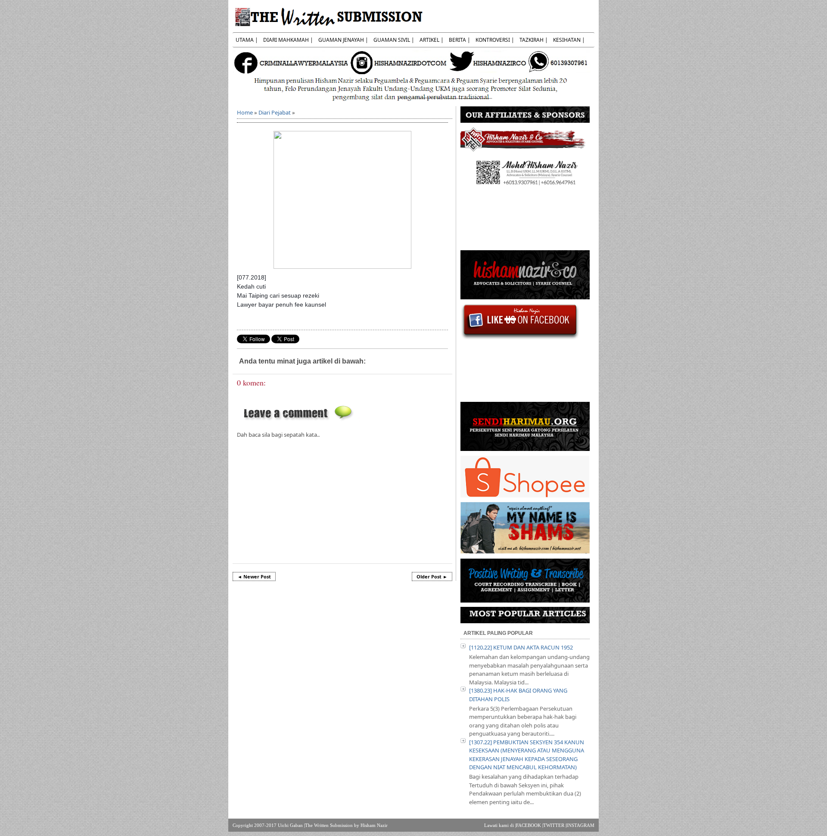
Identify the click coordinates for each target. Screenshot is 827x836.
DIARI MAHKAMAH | (288, 40)
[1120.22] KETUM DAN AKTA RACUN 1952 (521, 647)
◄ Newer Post (254, 576)
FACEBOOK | (529, 825)
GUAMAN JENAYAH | (343, 40)
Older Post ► (432, 576)
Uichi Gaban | (291, 825)
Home (245, 112)
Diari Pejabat (274, 112)
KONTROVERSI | (495, 40)
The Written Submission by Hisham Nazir (346, 825)
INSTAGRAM (580, 825)
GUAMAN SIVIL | (393, 40)
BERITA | (459, 40)
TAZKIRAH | (533, 40)
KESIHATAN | (569, 40)
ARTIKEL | (432, 40)
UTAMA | (247, 40)
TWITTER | (554, 825)
